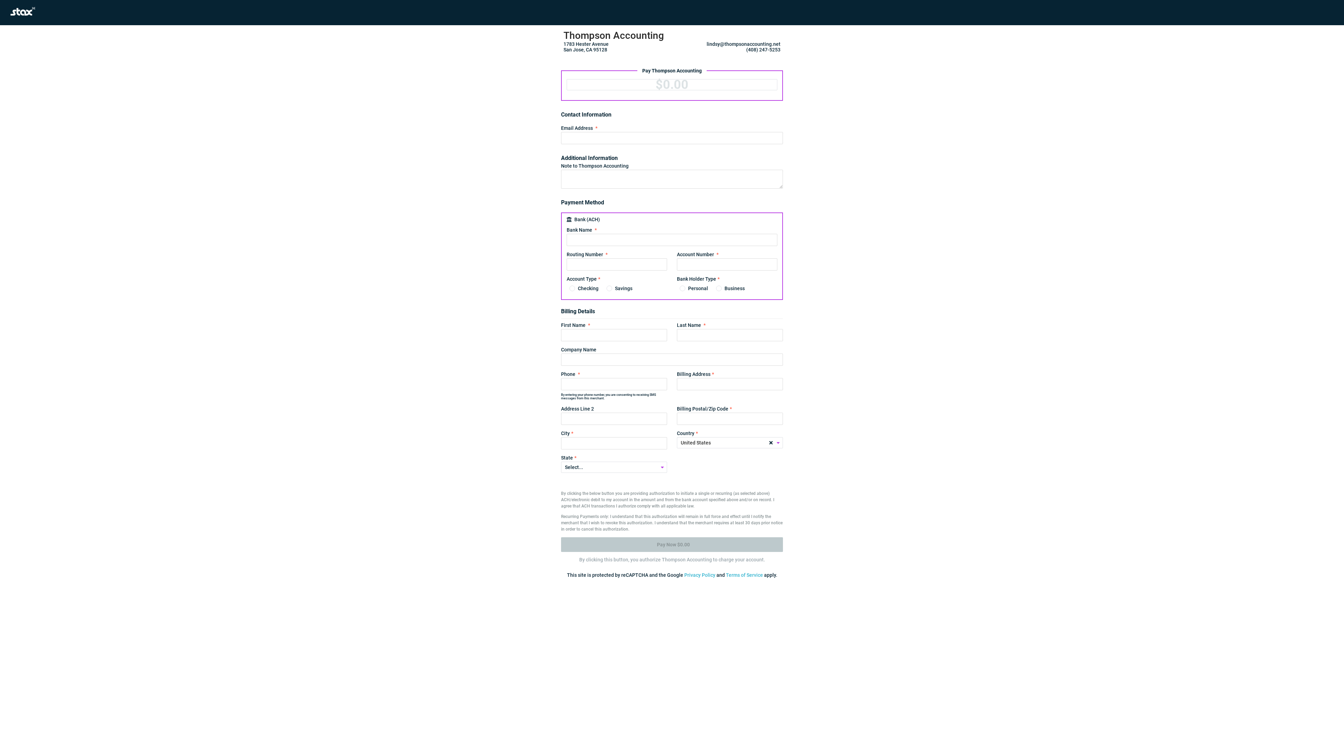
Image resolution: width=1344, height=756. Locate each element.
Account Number (695, 254)
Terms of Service (744, 575)
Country (685, 433)
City (565, 433)
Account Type (582, 279)
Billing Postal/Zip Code (702, 409)
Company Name (578, 349)
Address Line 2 (577, 409)
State (567, 458)
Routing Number (585, 254)
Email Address (577, 128)
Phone (568, 374)
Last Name (689, 325)
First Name (573, 325)
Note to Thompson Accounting (595, 166)
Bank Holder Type (696, 279)
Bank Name (579, 230)
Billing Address (693, 374)
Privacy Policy (699, 575)
